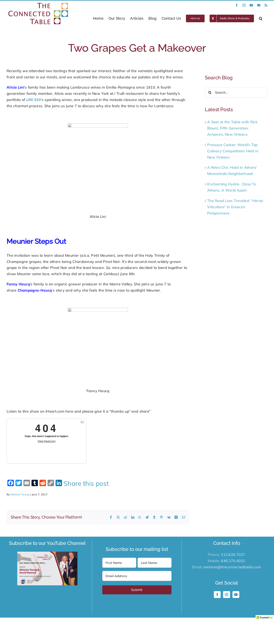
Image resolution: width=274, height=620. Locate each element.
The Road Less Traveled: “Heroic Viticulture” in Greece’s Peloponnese (235, 206)
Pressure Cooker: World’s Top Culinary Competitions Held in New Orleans (232, 151)
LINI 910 (33, 99)
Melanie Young (20, 494)
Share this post (86, 483)
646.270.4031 (233, 560)
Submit (136, 590)
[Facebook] (217, 594)
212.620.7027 (233, 554)
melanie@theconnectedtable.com (232, 567)
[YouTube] (235, 594)
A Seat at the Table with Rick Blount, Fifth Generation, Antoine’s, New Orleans (232, 128)
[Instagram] (226, 594)
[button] (260, 18)
